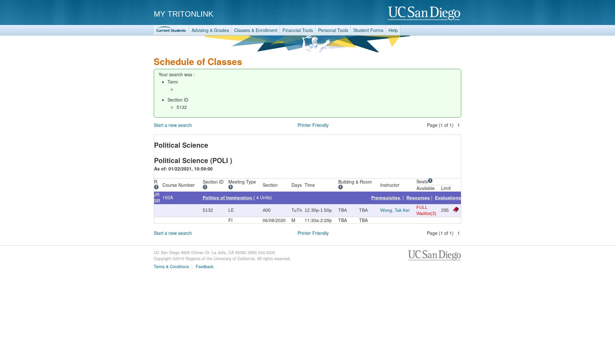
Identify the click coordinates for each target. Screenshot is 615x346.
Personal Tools (333, 30)
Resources (418, 197)
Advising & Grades (210, 30)
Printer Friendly (313, 125)
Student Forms (368, 30)
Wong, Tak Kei (394, 210)
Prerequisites (386, 197)
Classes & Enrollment (255, 30)
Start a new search (173, 125)
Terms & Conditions (171, 266)
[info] (157, 188)
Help (393, 30)
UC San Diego (424, 13)
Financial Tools (298, 30)
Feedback (204, 266)
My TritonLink (183, 14)
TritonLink (171, 30)
